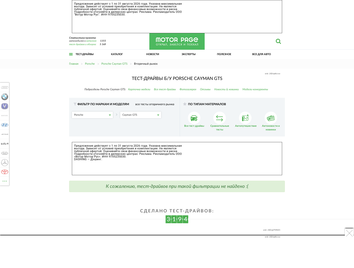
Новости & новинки (226, 89)
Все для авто (261, 54)
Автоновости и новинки (271, 128)
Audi (3, 87)
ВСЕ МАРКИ (4, 180)
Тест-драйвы (85, 54)
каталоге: (91, 41)
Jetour (3, 134)
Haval (3, 115)
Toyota (3, 171)
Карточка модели (139, 89)
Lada (3, 153)
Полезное (224, 54)
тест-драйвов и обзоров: (82, 44)
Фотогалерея (188, 89)
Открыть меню (71, 58)
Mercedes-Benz (3, 162)
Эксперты (189, 54)
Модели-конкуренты (255, 89)
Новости (152, 54)
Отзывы (205, 89)
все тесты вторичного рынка (154, 104)
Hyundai (3, 124)
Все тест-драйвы (165, 89)
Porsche (78, 115)
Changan (3, 106)
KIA (3, 143)
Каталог (117, 54)
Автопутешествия (245, 126)
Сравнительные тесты (219, 128)
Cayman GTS (129, 115)
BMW (3, 96)
